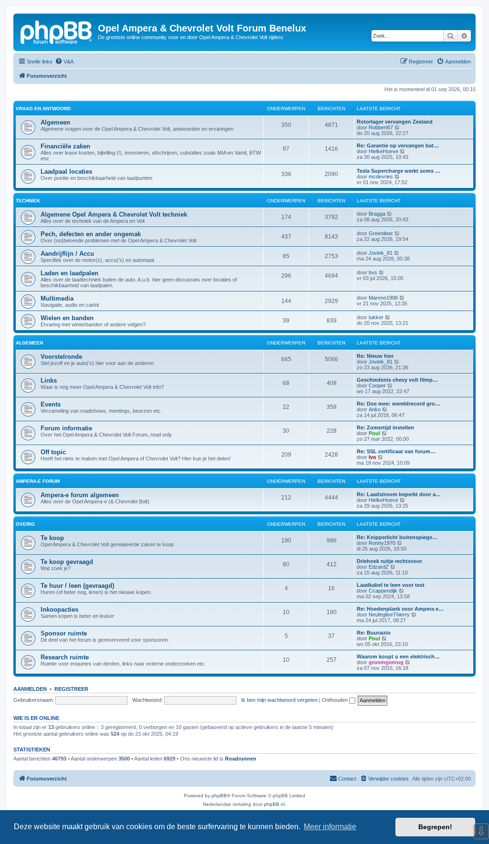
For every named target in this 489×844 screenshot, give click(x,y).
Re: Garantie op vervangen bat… (398, 145)
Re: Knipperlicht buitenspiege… (397, 537)
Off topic (53, 452)
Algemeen (55, 122)
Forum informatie (66, 428)
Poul (374, 433)
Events (51, 404)
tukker (376, 317)
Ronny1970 (382, 543)
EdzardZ (379, 567)
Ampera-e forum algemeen (80, 495)
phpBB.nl (274, 804)
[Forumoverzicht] (57, 31)
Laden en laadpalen (69, 273)
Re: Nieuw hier (375, 356)
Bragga (377, 214)
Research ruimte (65, 657)
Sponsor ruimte (64, 633)
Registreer (71, 689)
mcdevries (381, 176)
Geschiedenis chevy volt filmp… (397, 380)
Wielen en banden (67, 318)
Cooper (377, 385)
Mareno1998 (383, 298)
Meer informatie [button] (330, 827)
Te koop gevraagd (67, 561)
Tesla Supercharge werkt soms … (398, 171)
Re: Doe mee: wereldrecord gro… (398, 403)
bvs (373, 272)
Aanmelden (30, 689)
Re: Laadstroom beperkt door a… (399, 494)
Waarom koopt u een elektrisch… (398, 656)
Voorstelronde (61, 356)
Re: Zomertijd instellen (385, 427)
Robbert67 (381, 127)
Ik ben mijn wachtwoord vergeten (279, 700)
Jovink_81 (381, 253)
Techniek (28, 200)
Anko (375, 409)
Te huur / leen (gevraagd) (77, 585)
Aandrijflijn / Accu (67, 253)
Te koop (52, 538)
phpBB (219, 795)
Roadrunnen (240, 758)
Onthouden (335, 700)
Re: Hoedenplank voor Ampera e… (400, 609)
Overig (25, 524)
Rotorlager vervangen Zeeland (395, 122)
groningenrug (386, 662)
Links (49, 380)
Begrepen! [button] (435, 827)
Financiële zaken (65, 146)
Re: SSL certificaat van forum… (396, 451)
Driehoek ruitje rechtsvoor (389, 561)
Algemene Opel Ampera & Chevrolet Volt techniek (114, 214)
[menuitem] (64, 61)
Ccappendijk (383, 591)
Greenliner (381, 233)
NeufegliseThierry (389, 614)
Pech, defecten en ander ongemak (91, 234)
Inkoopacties (59, 609)
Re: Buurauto (374, 633)
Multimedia (57, 298)
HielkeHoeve (383, 151)
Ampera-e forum (38, 481)
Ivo (372, 457)
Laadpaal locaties (66, 171)
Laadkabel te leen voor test (391, 585)
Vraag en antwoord (43, 108)
